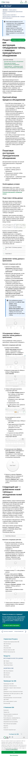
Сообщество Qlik (14, 734)
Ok (14, 752)
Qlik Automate (7, 677)
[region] (14, 748)
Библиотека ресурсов (9, 651)
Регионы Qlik (7, 703)
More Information (14, 755)
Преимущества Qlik (9, 683)
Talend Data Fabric (8, 665)
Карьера (6, 725)
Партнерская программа (10, 723)
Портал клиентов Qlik (9, 649)
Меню (26, 2)
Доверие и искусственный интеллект (13, 691)
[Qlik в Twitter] (21, 734)
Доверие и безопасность (10, 685)
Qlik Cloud (7, 6)
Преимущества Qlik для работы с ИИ (13, 693)
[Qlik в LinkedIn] (10, 737)
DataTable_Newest (10, 536)
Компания (6, 710)
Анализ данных (12, 9)
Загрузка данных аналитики (9, 14)
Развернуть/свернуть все (18, 40)
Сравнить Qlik (7, 695)
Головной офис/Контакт (10, 729)
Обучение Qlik (7, 647)
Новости (6, 727)
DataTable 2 (8, 253)
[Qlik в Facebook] (12, 737)
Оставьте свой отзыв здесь (11, 625)
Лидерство (6, 712)
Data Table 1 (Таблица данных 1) (13, 248)
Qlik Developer (7, 643)
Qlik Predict (6, 674)
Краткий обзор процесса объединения (13, 61)
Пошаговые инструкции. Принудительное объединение (11, 64)
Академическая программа (11, 721)
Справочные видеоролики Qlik (11, 641)
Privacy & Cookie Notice (11, 749)
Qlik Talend (6, 661)
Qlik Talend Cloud (8, 663)
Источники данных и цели (10, 701)
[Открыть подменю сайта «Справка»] (2, 6)
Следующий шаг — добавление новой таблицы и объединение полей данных (13, 67)
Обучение (6, 645)
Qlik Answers (7, 672)
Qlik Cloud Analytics (8, 670)
